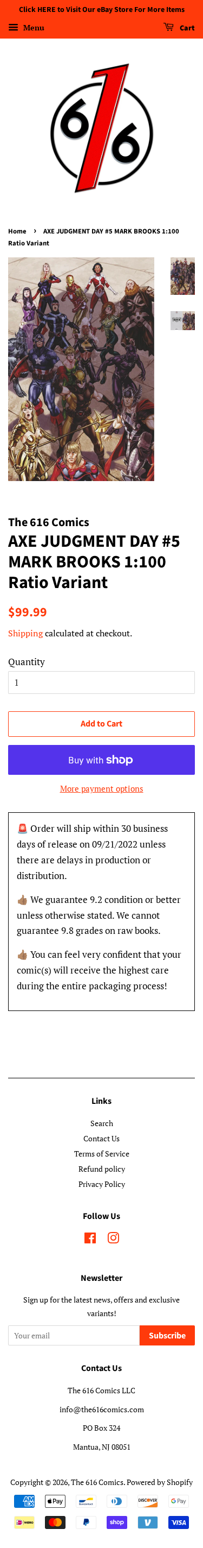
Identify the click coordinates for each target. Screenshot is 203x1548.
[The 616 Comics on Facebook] (90, 1240)
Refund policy (101, 1169)
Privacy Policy (101, 1184)
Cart (186, 28)
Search (101, 1123)
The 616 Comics (97, 1482)
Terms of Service (101, 1153)
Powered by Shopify (160, 1482)
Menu (32, 27)
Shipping (25, 633)
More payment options (101, 788)
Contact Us (101, 1138)
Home (17, 231)
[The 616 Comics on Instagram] (113, 1240)
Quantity (26, 661)
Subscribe (167, 1336)
